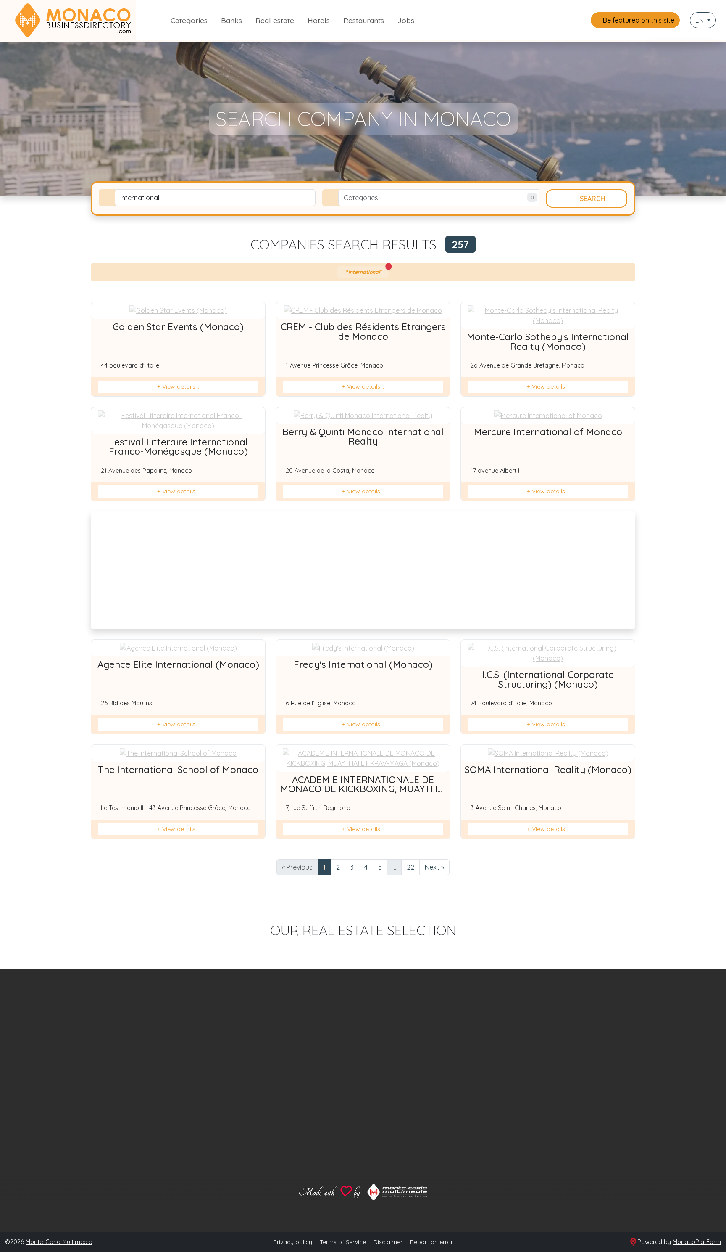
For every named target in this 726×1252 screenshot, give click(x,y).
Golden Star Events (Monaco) (178, 327)
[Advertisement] (363, 570)
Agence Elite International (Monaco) (178, 664)
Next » (434, 867)
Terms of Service (343, 1242)
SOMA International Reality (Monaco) (548, 770)
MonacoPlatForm (697, 1242)
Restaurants (363, 20)
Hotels (319, 20)
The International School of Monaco (178, 770)
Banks (231, 20)
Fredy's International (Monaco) (363, 664)
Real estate (274, 20)
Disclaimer (388, 1242)
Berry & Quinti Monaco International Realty (363, 436)
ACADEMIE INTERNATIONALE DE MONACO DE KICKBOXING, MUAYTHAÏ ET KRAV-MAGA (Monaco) (363, 789)
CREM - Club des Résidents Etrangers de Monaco (363, 331)
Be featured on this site (637, 20)
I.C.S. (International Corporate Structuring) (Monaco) (548, 679)
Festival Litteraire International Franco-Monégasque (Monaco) (178, 446)
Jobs (405, 20)
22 (410, 867)
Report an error (431, 1242)
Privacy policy (292, 1242)
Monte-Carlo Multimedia (59, 1242)
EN (700, 20)
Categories (189, 20)
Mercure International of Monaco (548, 432)
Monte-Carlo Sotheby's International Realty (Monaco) (548, 341)
